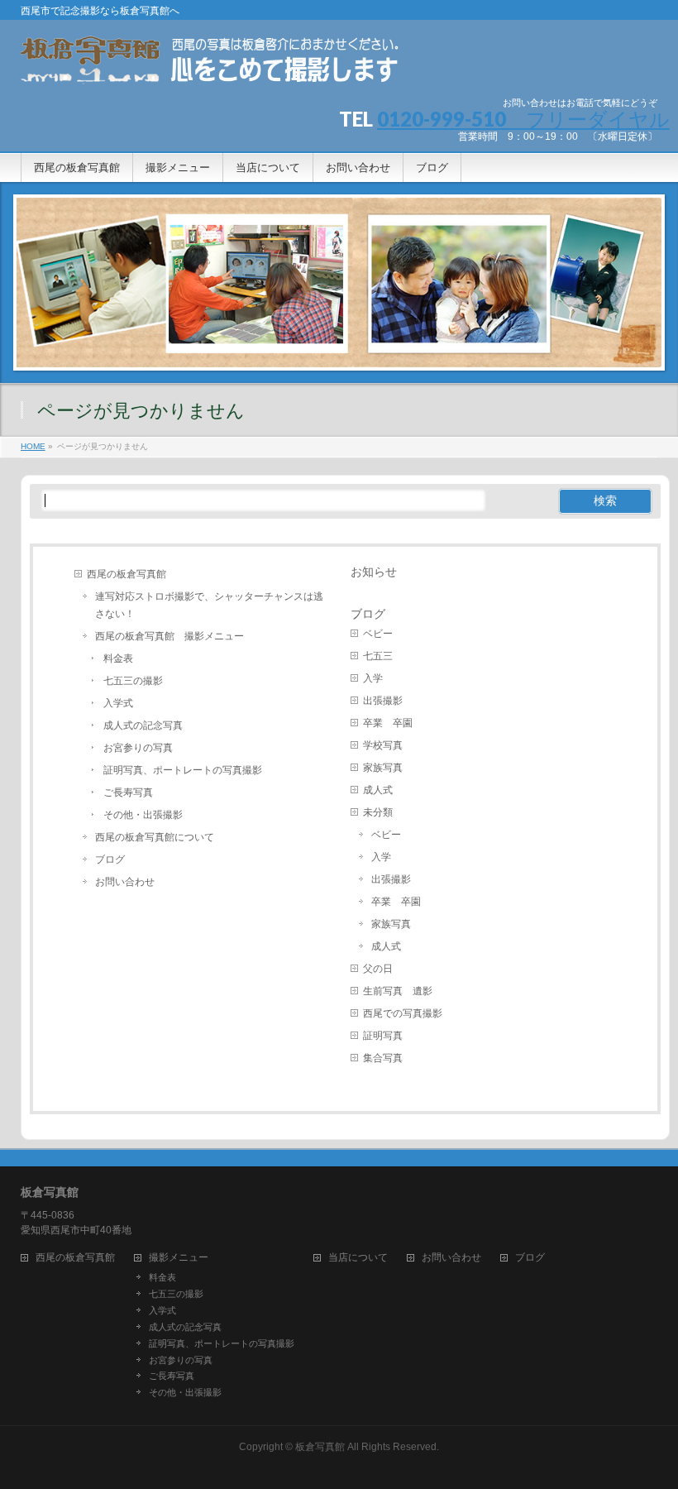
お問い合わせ (125, 882)
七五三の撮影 (133, 681)
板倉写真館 (320, 1447)
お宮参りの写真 (138, 748)
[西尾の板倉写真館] (212, 66)
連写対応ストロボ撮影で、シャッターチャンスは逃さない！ (209, 605)
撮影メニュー (178, 1257)
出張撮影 (383, 700)
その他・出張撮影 (143, 815)
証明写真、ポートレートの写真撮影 (182, 770)
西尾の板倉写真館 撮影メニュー (169, 636)
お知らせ (374, 571)
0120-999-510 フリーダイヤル (523, 119)
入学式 (118, 703)
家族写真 (383, 767)
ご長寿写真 (128, 792)
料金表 (118, 658)
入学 (373, 678)
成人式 (378, 790)
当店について (358, 1257)
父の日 (378, 968)
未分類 (378, 812)
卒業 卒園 (388, 723)
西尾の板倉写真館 (126, 574)
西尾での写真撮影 (402, 1013)
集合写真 (383, 1058)
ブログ (110, 859)
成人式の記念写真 (143, 725)
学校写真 (383, 745)
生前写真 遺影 (397, 991)
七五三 (378, 656)
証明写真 (383, 1035)
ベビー (378, 633)
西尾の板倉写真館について (154, 837)
